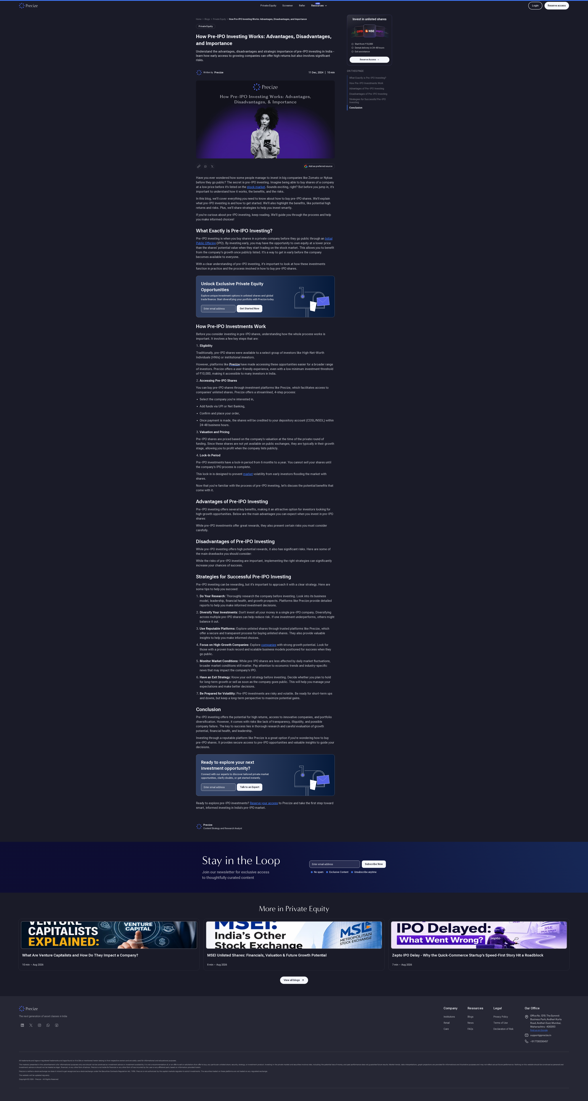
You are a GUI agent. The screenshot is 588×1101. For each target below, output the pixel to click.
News (470, 1022)
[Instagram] (39, 1025)
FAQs (470, 1029)
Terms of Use (500, 1022)
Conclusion (355, 107)
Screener (287, 5)
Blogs (207, 19)
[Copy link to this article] (199, 166)
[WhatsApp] (48, 1025)
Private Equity (268, 5)
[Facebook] (56, 1025)
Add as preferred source (320, 166)
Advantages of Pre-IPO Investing (366, 88)
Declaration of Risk (503, 1029)
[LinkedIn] (22, 1025)
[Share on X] (212, 166)
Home (199, 19)
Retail (447, 1022)
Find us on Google (539, 1030)
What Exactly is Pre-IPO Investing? (367, 77)
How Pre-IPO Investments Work (366, 83)
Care (446, 1029)
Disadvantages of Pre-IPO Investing (368, 93)
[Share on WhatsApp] (205, 166)
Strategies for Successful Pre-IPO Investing (367, 101)
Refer (302, 5)
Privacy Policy (500, 1016)
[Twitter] (31, 1025)
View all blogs (292, 980)
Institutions (449, 1016)
